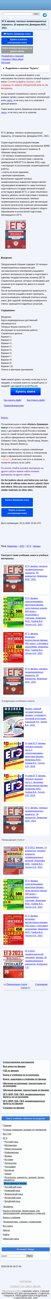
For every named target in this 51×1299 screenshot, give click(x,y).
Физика (8, 1156)
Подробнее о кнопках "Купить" (22, 68)
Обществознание (13, 1149)
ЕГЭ (29, 546)
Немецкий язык (12, 1190)
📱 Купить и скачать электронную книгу (17, 41)
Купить (4, 418)
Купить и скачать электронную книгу (17, 511)
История (9, 1159)
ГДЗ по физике (11, 1071)
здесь (10, 100)
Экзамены (8, 1206)
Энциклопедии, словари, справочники (22, 1222)
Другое (6, 1230)
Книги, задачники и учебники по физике (24, 1079)
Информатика (12, 1152)
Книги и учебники (11, 1217)
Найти (6, 1234)
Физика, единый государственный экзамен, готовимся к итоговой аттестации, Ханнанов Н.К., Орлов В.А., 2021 (36, 717)
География (10, 1167)
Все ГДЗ (7, 1134)
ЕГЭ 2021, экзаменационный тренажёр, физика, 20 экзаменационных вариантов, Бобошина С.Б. (36, 959)
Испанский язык (13, 1198)
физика (37, 546)
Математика (11, 1145)
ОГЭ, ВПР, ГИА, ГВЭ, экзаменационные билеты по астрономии (24, 1095)
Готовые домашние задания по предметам (24, 1130)
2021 (22, 546)
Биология (9, 1170)
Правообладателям (14, 405)
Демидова (12, 546)
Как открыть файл (36, 400)
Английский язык (13, 1187)
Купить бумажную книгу (17, 500)
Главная (7, 1125)
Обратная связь (11, 1239)
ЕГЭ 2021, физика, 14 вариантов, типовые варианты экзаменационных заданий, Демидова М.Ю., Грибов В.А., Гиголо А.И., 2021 (36, 857)
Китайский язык (12, 1201)
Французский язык (14, 1194)
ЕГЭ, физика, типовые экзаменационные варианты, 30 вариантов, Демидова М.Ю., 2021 (36, 573)
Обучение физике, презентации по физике (26, 1090)
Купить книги (25, 391)
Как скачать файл (12, 400)
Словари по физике (13, 1108)
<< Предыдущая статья (15, 984)
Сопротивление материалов (18, 1062)
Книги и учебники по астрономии (21, 1075)
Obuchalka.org (11, 1291)
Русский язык (11, 1142)
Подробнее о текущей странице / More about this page (12, 59)
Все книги (8, 1226)
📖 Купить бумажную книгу (17, 34)
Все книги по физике (14, 1066)
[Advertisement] (17, 124)
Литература (10, 1163)
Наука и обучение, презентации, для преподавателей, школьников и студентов (24, 1212)
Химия (8, 1174)
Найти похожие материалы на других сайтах (17, 49)
